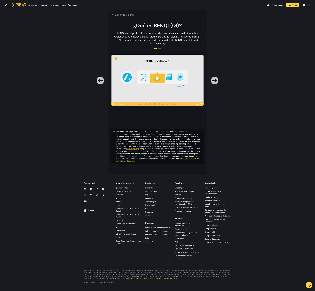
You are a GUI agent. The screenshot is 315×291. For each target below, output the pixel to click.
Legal (118, 205)
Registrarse (292, 5)
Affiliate (178, 195)
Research (149, 212)
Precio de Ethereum (212, 201)
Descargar (179, 188)
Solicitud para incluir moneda (156, 231)
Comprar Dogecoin (212, 235)
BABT (147, 208)
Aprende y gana (211, 188)
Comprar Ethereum (212, 239)
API (176, 242)
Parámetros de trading (184, 249)
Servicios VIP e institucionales (157, 234)
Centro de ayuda (182, 229)
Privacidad (120, 220)
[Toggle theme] (309, 4)
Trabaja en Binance (123, 191)
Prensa (118, 202)
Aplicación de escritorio (184, 191)
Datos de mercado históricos (186, 207)
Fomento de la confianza (125, 224)
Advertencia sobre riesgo (126, 234)
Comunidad (120, 231)
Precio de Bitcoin (211, 197)
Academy (149, 198)
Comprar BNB (210, 229)
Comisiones (179, 238)
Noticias (119, 198)
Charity (148, 215)
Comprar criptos (151, 191)
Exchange (149, 188)
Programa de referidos (184, 198)
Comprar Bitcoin (211, 225)
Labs (147, 238)
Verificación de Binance (184, 245)
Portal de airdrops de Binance (187, 252)
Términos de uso (189, 158)
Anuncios (119, 195)
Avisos (118, 237)
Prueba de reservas (183, 211)
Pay (146, 195)
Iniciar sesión (277, 5)
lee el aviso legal (132, 149)
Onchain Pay (150, 241)
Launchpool (150, 205)
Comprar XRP (210, 232)
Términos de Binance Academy (166, 278)
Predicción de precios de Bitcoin (218, 216)
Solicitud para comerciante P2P (157, 228)
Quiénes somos (122, 188)
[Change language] (304, 5)
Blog (117, 227)
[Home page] (18, 5)
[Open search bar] (267, 5)
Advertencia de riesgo (125, 161)
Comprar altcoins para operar (216, 242)
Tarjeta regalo (150, 202)
